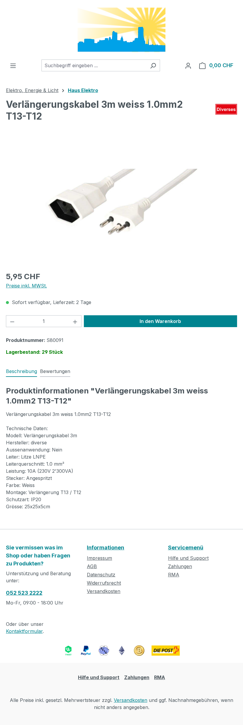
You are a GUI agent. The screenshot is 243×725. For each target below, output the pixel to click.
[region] (121, 202)
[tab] (21, 371)
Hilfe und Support (188, 558)
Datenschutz (101, 575)
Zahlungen (180, 566)
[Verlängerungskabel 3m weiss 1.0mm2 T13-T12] (121, 202)
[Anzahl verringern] (12, 321)
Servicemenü (185, 547)
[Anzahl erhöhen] (75, 321)
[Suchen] (153, 65)
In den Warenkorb (160, 321)
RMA (173, 575)
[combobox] (93, 65)
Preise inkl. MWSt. (26, 286)
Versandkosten (103, 591)
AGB (92, 566)
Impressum (99, 558)
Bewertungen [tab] (55, 371)
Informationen (105, 547)
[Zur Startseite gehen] (121, 29)
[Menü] (13, 65)
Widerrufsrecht (104, 583)
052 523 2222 (24, 593)
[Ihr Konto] (188, 65)
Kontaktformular (24, 631)
